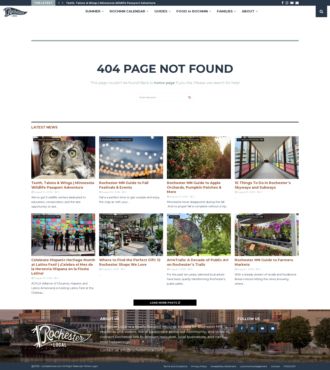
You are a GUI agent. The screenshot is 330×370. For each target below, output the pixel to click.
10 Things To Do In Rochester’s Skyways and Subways (263, 185)
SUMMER (92, 11)
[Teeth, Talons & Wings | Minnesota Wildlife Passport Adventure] (63, 157)
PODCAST (290, 366)
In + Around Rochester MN (47, 139)
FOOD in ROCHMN (192, 11)
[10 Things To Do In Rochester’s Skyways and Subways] (267, 157)
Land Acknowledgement (253, 366)
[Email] (273, 328)
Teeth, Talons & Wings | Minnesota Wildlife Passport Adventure (110, 2)
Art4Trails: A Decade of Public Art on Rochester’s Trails (198, 262)
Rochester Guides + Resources (117, 139)
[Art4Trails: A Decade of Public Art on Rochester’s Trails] (199, 234)
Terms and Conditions (175, 366)
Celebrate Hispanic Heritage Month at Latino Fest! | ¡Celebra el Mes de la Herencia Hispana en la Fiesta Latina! (63, 266)
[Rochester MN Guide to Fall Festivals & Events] (131, 157)
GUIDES (160, 11)
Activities (174, 217)
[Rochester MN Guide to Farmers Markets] (267, 234)
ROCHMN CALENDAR (127, 11)
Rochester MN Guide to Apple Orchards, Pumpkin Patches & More (194, 187)
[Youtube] (262, 328)
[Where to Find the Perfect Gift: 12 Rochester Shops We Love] (131, 234)
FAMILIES (225, 11)
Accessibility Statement (223, 366)
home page (164, 83)
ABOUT (248, 11)
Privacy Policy (199, 366)
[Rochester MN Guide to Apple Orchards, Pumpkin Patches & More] (199, 157)
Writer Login (91, 366)
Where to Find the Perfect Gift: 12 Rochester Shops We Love (130, 262)
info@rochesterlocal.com (141, 350)
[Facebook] (242, 328)
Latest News (44, 127)
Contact (275, 366)
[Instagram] (252, 328)
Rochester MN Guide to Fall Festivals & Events (123, 185)
